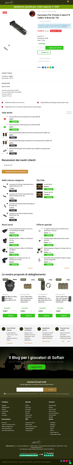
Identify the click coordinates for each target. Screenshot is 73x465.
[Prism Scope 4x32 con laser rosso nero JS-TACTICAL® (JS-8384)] (5, 231)
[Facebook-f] (61, 461)
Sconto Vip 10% (48, 192)
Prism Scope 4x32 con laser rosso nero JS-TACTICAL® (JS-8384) (20, 229)
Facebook (43, 67)
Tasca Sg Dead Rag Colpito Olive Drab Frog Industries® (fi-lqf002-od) (29, 132)
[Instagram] (64, 461)
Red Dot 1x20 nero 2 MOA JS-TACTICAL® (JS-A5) (21, 239)
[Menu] (2, 2)
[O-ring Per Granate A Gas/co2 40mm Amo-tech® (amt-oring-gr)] (39, 231)
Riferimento (5, 78)
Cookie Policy (29, 462)
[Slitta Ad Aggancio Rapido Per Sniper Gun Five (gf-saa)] (39, 250)
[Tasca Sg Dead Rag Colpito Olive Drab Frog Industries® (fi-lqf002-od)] (5, 135)
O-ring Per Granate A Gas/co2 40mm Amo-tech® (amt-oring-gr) (56, 229)
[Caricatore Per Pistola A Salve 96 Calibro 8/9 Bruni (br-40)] (5, 216)
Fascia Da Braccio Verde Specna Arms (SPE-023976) (24, 124)
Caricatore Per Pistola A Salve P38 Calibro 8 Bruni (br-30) (22, 204)
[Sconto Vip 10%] (39, 195)
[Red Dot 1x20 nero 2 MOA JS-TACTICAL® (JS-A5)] (5, 241)
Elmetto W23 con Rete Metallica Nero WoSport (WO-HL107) (10, 298)
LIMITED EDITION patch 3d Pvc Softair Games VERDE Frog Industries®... (30, 148)
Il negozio (10, 343)
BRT (63, 341)
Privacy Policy (65, 393)
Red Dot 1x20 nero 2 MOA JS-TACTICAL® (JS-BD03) (21, 249)
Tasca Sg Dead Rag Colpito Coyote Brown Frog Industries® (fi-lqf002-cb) (30, 140)
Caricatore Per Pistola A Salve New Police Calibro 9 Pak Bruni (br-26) (21, 194)
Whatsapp (50, 67)
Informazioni (28, 343)
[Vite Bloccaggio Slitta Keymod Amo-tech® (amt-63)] (39, 241)
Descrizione (6, 83)
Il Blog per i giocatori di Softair (36, 357)
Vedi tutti (30, 268)
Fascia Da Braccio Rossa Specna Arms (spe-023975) (24, 116)
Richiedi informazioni (44, 58)
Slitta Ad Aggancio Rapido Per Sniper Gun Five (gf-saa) (57, 249)
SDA (68, 341)
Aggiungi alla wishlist (43, 61)
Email (48, 67)
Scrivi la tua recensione (45, 21)
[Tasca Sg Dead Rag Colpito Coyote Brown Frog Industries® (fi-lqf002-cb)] (5, 143)
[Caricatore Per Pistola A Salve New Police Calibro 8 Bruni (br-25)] (5, 187)
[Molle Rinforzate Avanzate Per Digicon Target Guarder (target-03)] (39, 260)
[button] (68, 113)
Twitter (45, 67)
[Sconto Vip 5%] (39, 187)
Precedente (65, 11)
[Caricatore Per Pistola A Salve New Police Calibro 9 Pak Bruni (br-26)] (5, 196)
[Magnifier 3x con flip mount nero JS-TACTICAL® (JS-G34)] (5, 260)
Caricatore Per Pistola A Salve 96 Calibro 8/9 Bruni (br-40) (21, 214)
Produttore (5, 76)
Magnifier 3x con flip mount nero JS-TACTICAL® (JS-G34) (19, 258)
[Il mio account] (70, 2)
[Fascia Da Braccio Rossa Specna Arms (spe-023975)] (5, 119)
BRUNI (46, 38)
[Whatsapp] (70, 463)
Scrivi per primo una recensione (16, 171)
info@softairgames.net (36, 447)
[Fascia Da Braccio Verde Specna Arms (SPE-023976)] (5, 127)
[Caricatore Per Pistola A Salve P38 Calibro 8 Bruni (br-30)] (5, 206)
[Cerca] (60, 2)
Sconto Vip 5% (48, 184)
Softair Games (14, 462)
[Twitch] (69, 461)
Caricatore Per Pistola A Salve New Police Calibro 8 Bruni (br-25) (21, 185)
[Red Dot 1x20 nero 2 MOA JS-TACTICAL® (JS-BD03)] (5, 250)
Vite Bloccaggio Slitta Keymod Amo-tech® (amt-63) (56, 239)
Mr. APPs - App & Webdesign (44, 462)
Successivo (70, 11)
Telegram (53, 67)
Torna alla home (68, 11)
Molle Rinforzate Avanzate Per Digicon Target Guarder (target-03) (57, 258)
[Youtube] (67, 461)
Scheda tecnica (7, 73)
